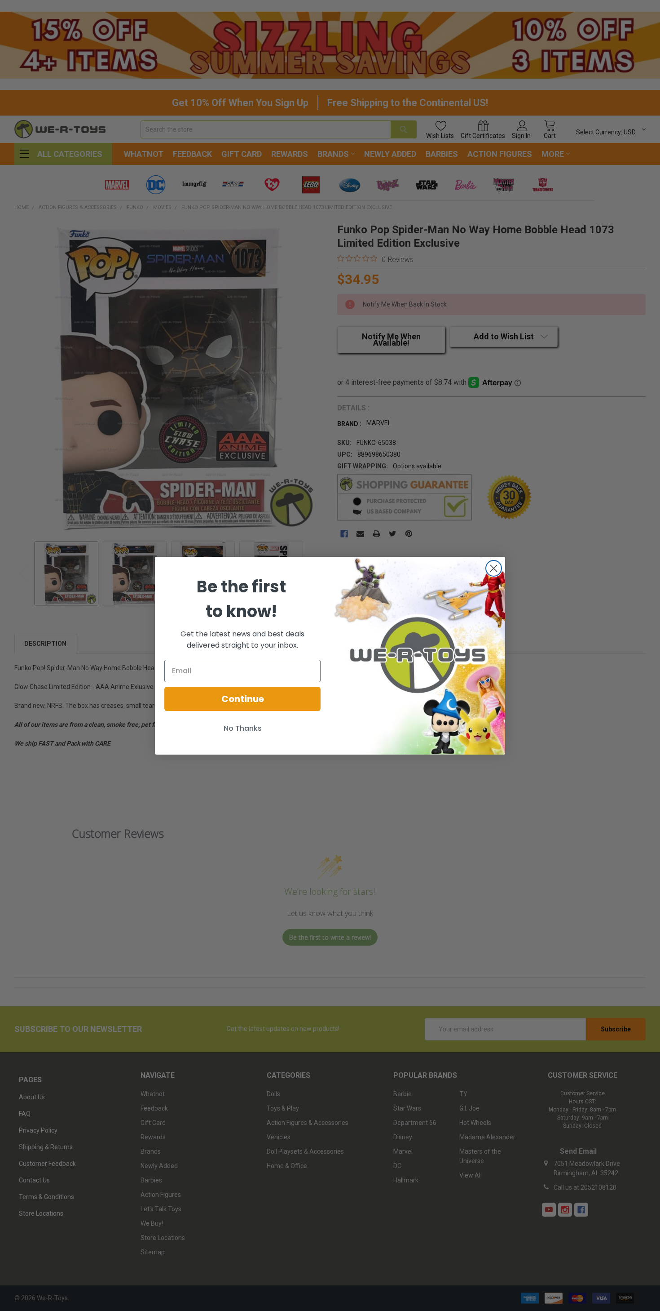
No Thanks (243, 728)
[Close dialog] (494, 568)
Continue (242, 699)
